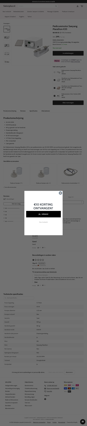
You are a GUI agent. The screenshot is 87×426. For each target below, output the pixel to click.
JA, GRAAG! (43, 214)
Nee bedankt (43, 222)
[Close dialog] (60, 193)
